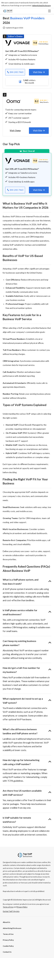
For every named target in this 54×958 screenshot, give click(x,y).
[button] (41, 5)
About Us (6, 922)
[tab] (39, 72)
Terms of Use (8, 934)
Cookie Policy (8, 946)
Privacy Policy (8, 940)
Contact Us (7, 952)
